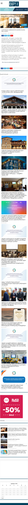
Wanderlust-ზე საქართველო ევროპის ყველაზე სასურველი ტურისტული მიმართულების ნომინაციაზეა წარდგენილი (13, 324)
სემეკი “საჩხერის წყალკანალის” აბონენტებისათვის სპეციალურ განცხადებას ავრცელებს (13, 283)
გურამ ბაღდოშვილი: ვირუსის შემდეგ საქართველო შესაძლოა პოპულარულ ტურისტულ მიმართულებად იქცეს (17, 429)
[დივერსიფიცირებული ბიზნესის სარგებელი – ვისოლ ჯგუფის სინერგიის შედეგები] (4, 446)
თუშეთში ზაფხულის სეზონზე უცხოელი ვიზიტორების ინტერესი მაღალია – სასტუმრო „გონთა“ (12, 152)
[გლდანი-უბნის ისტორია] (4, 441)
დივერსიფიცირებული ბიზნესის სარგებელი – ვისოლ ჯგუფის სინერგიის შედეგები (17, 445)
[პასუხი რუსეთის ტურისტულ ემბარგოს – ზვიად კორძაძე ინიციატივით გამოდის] (4, 435)
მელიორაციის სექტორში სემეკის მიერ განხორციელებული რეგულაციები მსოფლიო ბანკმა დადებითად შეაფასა (12, 387)
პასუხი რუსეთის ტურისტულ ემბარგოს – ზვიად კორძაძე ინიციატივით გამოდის (17, 434)
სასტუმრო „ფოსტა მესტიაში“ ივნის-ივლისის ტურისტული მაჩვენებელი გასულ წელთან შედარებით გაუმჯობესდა (13, 111)
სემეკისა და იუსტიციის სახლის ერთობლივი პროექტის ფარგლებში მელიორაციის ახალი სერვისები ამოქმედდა (13, 304)
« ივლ (2, 498)
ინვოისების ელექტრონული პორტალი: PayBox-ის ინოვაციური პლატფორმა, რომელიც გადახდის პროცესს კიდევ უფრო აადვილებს (17, 452)
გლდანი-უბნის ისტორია (14, 439)
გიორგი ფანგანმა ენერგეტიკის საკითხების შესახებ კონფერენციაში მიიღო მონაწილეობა (13, 366)
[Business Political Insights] (14, 3)
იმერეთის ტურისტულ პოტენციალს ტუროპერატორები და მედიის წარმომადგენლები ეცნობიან (11, 131)
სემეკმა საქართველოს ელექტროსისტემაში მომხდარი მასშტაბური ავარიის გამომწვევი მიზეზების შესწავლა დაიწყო (13, 240)
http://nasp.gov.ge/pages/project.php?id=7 (11, 62)
